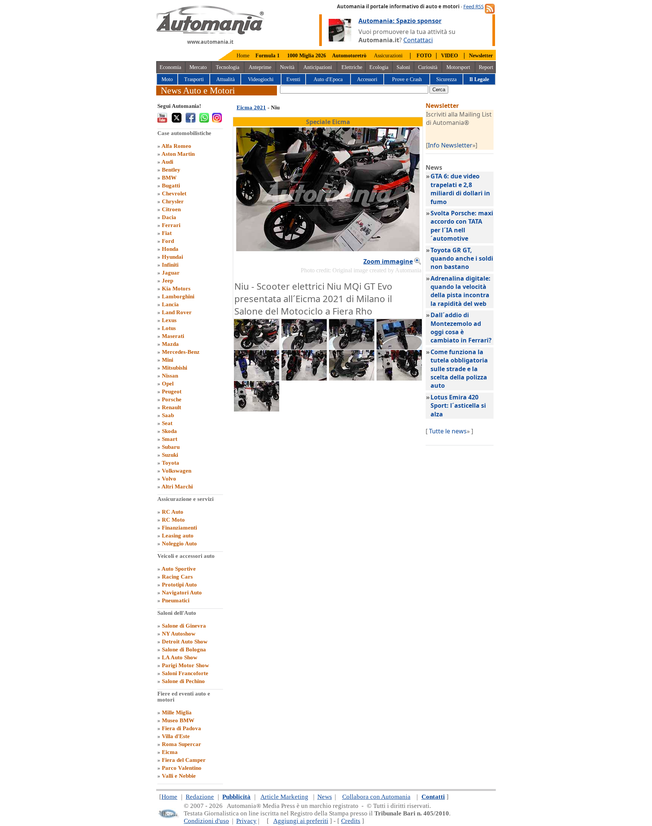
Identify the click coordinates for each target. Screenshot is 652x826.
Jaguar (171, 273)
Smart (169, 439)
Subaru (171, 447)
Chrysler (173, 201)
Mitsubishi (174, 368)
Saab (168, 415)
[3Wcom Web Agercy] (168, 816)
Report (486, 67)
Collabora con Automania (376, 796)
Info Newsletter (450, 145)
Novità (287, 67)
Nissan (170, 376)
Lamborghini (178, 296)
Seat (167, 423)
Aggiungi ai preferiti (300, 820)
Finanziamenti (179, 528)
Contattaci (418, 40)
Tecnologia (227, 67)
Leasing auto (178, 536)
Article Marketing (284, 796)
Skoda (169, 431)
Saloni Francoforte (185, 673)
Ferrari (171, 225)
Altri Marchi (177, 487)
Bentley (171, 170)
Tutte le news (448, 431)
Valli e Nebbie (179, 776)
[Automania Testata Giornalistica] (210, 32)
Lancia (170, 304)
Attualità (225, 79)
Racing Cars (177, 577)
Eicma (170, 752)
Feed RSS (473, 6)
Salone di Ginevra (184, 626)
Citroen (171, 209)
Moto (167, 79)
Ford (168, 241)
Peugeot (171, 391)
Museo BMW (178, 720)
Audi (167, 162)
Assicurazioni (388, 55)
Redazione (200, 796)
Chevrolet (174, 193)
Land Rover (177, 312)
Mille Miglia (177, 712)
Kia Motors (176, 289)
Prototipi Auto (179, 585)
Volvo (169, 479)
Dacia (169, 217)
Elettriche (351, 67)
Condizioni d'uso (206, 820)
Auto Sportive (178, 569)
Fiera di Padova (181, 728)
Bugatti (171, 186)
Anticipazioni (317, 67)
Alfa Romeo (176, 146)
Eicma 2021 (251, 107)
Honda (170, 249)
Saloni (403, 67)
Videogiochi (261, 79)
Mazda (170, 344)
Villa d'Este (176, 736)
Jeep (167, 281)
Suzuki (170, 455)
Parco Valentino (181, 768)
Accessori (367, 79)
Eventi (293, 79)
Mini (167, 360)
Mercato (198, 67)
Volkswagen (176, 471)
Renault (171, 407)
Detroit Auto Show (185, 642)
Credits (350, 820)
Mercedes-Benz (181, 352)
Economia (170, 67)
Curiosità (427, 67)
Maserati (173, 336)
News (324, 796)
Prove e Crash (407, 79)
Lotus (169, 328)
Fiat (167, 233)
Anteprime (260, 67)
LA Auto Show (179, 657)
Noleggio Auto (179, 543)
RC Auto (172, 512)
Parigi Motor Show (185, 665)
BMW (169, 178)
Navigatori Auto (182, 593)
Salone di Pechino (183, 681)
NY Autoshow (178, 634)
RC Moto (173, 520)
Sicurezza (446, 79)
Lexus (169, 320)
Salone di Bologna (184, 649)
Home (243, 55)
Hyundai (172, 257)
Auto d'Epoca (328, 79)
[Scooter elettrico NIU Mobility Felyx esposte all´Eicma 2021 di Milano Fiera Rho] (351, 378)
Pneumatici (175, 600)
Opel (168, 384)
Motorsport (458, 67)
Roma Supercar (181, 744)
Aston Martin (178, 154)
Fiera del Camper (184, 760)
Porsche (171, 399)
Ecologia (378, 67)
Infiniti (170, 265)
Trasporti (194, 79)
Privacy (246, 820)
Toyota (170, 463)
